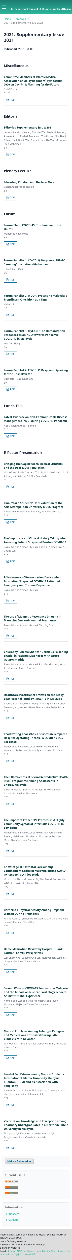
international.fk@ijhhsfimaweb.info (18, 1254)
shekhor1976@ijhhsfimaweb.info (24, 1251)
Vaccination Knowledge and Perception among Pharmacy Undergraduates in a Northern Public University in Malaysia (36, 1125)
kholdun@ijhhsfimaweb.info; (57, 1251)
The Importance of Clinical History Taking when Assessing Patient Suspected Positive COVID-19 (35, 540)
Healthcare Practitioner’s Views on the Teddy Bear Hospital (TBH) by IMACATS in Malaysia (34, 697)
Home (7, 18)
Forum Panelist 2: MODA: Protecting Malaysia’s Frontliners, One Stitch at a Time (35, 297)
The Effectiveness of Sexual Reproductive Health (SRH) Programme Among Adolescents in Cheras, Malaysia (36, 781)
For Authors (12, 1219)
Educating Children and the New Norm (30, 182)
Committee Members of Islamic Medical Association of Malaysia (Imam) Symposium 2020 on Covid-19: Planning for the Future (33, 81)
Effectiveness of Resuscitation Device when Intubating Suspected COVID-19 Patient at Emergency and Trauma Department (32, 581)
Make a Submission (19, 1161)
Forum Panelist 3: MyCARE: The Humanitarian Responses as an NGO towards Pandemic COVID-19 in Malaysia (34, 335)
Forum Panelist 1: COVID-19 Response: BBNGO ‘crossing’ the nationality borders (34, 262)
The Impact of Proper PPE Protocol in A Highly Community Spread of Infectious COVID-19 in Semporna (34, 824)
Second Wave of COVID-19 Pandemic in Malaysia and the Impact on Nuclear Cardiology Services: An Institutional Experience (36, 992)
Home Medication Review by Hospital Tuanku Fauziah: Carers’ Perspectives (34, 951)
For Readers (12, 1213)
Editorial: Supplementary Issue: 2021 (28, 127)
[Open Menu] (4, 7)
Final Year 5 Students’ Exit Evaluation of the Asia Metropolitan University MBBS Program (33, 505)
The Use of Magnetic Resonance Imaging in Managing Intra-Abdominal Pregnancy (32, 618)
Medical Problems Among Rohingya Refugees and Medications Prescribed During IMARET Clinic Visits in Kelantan (34, 1035)
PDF (12, 99)
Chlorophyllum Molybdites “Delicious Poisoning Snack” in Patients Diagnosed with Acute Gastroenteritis (36, 655)
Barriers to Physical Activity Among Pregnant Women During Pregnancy (34, 912)
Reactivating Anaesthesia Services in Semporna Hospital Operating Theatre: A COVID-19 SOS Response (35, 738)
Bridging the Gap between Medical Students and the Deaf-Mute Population (33, 466)
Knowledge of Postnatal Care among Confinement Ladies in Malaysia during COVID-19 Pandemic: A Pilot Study (35, 870)
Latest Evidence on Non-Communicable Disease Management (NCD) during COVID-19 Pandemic (35, 419)
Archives (21, 18)
